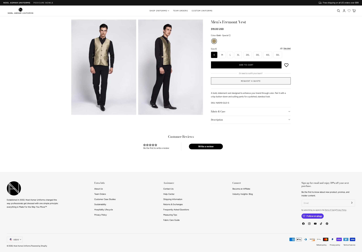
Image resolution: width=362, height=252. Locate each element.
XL (238, 55)
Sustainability (100, 204)
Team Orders (100, 194)
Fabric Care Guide (171, 220)
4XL (268, 55)
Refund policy (321, 245)
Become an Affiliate (241, 189)
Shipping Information (172, 199)
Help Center (168, 194)
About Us (98, 189)
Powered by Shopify (39, 246)
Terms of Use (330, 210)
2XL (247, 55)
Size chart (287, 48)
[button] (338, 10)
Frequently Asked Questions (176, 209)
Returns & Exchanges (173, 204)
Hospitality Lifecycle (103, 209)
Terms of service (349, 245)
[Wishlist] (349, 10)
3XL (257, 55)
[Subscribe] (352, 202)
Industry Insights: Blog (242, 194)
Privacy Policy (100, 215)
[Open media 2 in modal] (198, 24)
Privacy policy (335, 245)
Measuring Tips (170, 215)
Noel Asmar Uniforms (16, 3)
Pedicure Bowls (43, 3)
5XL (277, 55)
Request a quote (251, 81)
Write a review (206, 146)
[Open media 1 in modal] (131, 24)
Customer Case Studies (105, 199)
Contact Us (168, 189)
